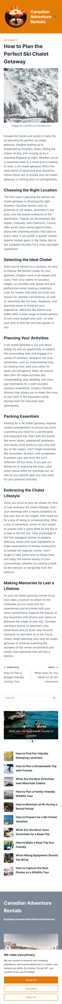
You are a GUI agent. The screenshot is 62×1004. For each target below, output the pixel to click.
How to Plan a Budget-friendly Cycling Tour (14, 674)
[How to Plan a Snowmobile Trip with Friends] (8, 769)
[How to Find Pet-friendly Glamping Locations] (8, 756)
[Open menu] (55, 16)
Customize (31, 988)
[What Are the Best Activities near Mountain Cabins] (8, 781)
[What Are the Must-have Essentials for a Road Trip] (8, 832)
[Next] (54, 948)
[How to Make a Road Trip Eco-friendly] (8, 845)
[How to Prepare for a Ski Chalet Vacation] (8, 820)
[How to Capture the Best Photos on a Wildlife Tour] (8, 871)
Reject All (31, 997)
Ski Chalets (10, 40)
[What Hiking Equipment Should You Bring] (8, 858)
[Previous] (8, 948)
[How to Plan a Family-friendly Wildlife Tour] (8, 794)
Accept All (31, 980)
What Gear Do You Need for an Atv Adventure (46, 674)
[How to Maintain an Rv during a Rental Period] (8, 807)
